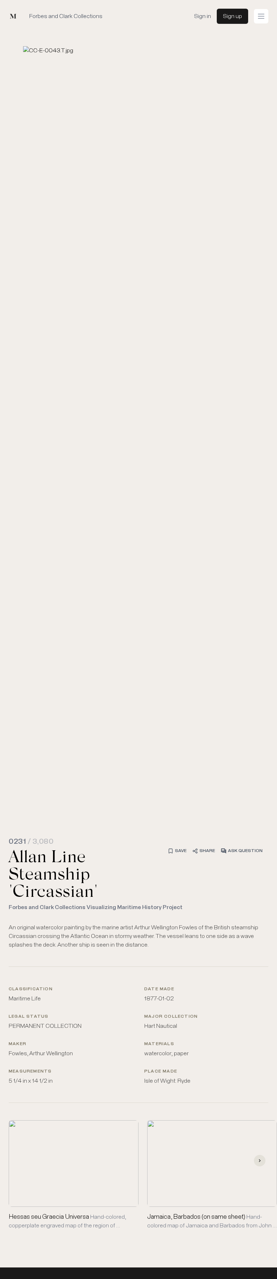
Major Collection (171, 1016)
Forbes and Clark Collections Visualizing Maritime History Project (96, 907)
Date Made (159, 989)
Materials (159, 1044)
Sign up (232, 16)
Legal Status (28, 1016)
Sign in (202, 16)
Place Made (160, 1071)
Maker (17, 1044)
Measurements (30, 1071)
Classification (31, 989)
